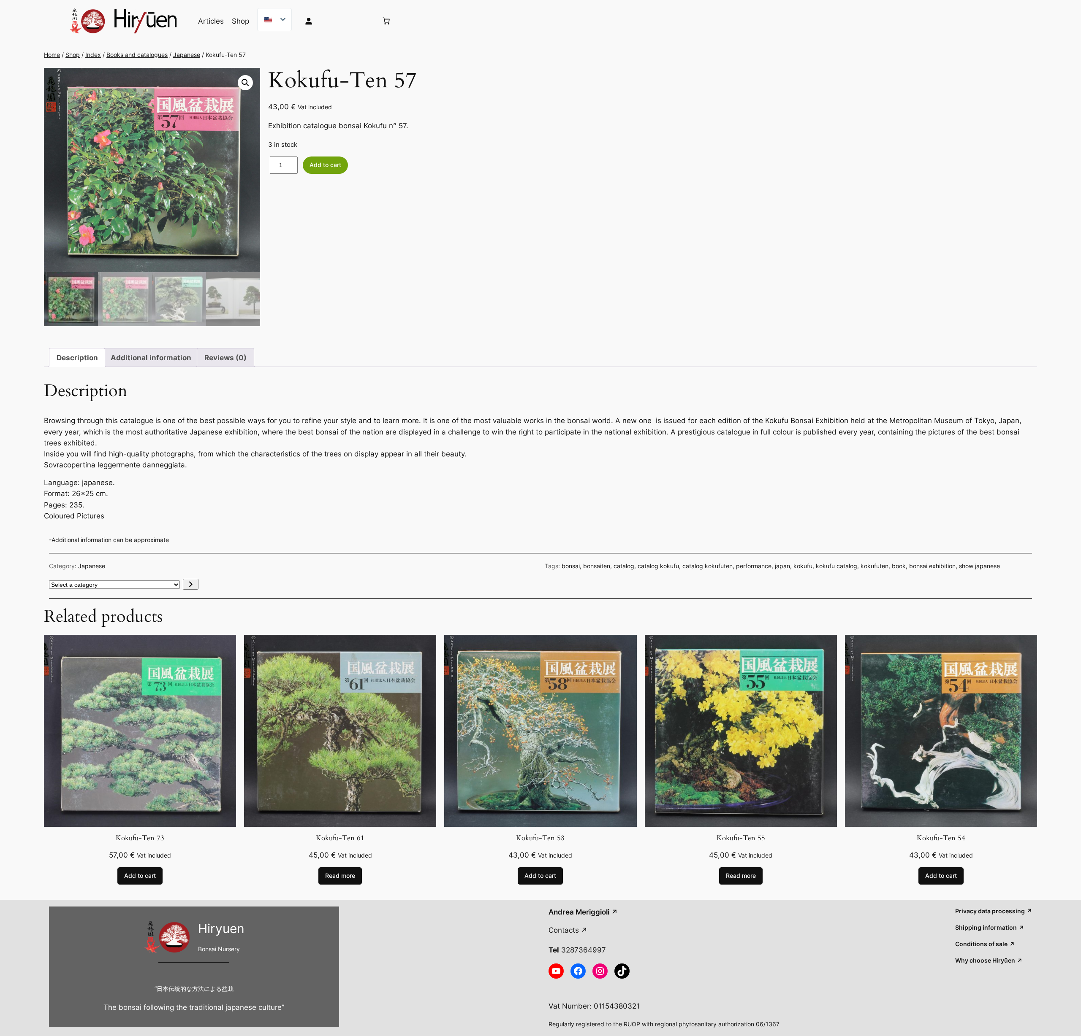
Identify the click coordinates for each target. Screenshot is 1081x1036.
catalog (624, 565)
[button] (245, 82)
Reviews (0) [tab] (225, 357)
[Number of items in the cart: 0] (386, 21)
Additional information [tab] (151, 357)
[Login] (334, 21)
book (899, 565)
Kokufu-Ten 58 (540, 838)
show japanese (979, 565)
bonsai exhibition (932, 565)
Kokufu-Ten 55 (741, 838)
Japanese (186, 54)
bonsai (571, 565)
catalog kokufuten (707, 565)
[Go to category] (190, 584)
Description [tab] (77, 357)
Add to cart (325, 164)
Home (52, 54)
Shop (72, 54)
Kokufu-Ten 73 (140, 838)
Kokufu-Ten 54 (941, 838)
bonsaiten (596, 565)
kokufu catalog (836, 565)
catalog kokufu (658, 565)
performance (753, 565)
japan (782, 565)
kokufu (802, 565)
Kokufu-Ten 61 (340, 838)
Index (93, 54)
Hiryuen (221, 928)
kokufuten (874, 565)
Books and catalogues (137, 54)
